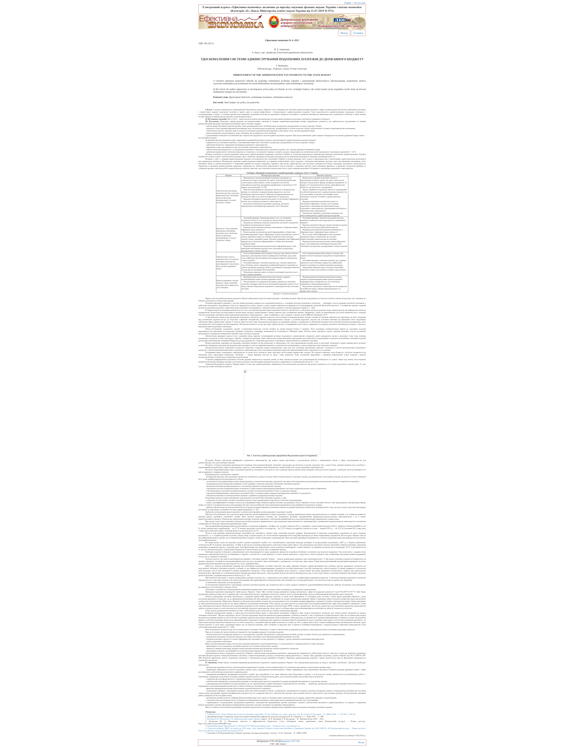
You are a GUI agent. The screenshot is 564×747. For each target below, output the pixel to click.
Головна (358, 32)
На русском (359, 3)
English (347, 3)
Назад (344, 32)
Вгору (361, 742)
